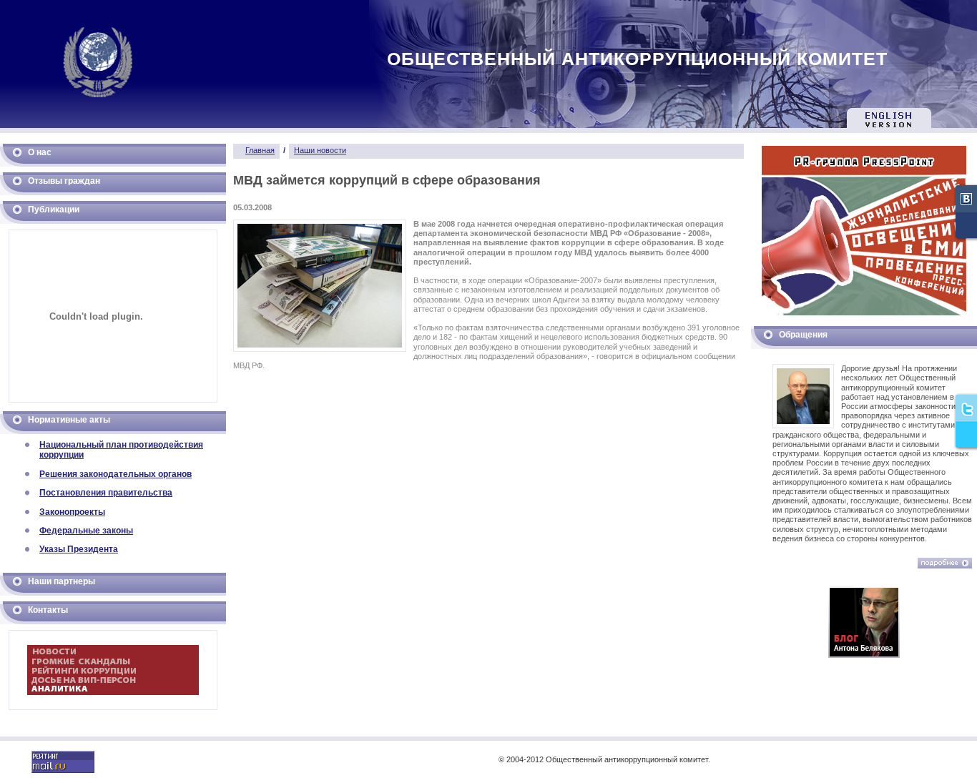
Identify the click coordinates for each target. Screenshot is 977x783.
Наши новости (320, 150)
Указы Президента (78, 549)
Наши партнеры (61, 581)
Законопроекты (72, 512)
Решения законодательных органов (115, 474)
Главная (260, 150)
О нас (39, 152)
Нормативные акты (69, 420)
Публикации (53, 210)
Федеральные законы (86, 531)
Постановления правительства (105, 493)
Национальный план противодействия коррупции (121, 450)
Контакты (48, 610)
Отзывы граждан (64, 181)
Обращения (803, 335)
